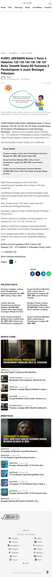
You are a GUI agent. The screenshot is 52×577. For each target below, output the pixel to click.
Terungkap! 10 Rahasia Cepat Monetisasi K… (20, 451)
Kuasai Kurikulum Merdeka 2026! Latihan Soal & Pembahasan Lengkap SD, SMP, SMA (38, 320)
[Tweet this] (37, 273)
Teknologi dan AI (15, 378)
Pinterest (15, 542)
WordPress (39, 545)
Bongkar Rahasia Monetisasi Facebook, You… (20, 501)
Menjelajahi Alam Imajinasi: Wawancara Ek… (28, 380)
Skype (15, 556)
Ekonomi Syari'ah (15, 405)
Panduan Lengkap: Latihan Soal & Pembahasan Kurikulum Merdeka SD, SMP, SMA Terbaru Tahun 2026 (25, 154)
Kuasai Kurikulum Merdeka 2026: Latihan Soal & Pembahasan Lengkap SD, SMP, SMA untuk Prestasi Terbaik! (23, 162)
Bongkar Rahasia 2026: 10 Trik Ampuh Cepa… (28, 493)
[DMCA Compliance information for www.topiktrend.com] (10, 516)
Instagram (14, 549)
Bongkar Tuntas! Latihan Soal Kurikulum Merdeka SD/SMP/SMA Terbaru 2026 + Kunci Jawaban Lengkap (38, 306)
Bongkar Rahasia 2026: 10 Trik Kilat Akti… (27, 465)
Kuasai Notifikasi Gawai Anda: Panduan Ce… (28, 398)
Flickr (39, 560)
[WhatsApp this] (48, 273)
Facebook (14, 538)
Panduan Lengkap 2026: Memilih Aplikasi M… (28, 408)
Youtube (39, 556)
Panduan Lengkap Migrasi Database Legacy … (28, 389)
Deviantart (14, 552)
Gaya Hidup (13, 396)
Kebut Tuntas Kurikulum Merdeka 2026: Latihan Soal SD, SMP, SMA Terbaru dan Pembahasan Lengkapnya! (12, 320)
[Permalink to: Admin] (3, 78)
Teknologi (5, 370)
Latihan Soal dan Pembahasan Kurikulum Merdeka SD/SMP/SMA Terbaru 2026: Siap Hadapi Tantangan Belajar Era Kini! (25, 171)
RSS (27, 563)
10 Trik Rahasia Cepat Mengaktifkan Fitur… (27, 474)
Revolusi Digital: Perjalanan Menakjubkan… (19, 372)
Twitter (39, 538)
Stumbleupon (14, 545)
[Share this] (32, 273)
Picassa (15, 560)
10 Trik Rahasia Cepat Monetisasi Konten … (19, 457)
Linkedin (39, 549)
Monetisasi (5, 449)
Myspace (39, 552)
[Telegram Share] (43, 273)
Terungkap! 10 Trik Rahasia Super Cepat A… (28, 484)
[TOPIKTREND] (26, 3)
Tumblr (39, 542)
